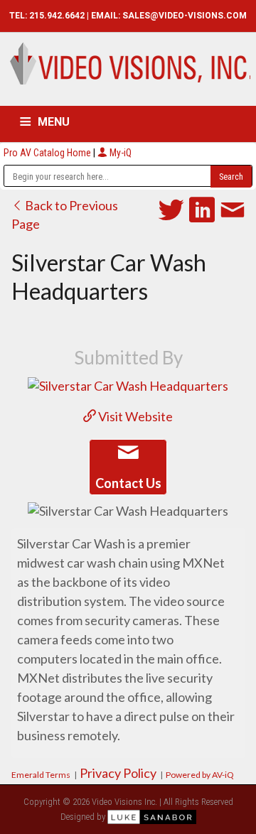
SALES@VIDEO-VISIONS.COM (184, 16)
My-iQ (119, 152)
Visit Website (134, 416)
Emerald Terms (40, 774)
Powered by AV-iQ (200, 774)
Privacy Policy (118, 773)
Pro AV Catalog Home (48, 152)
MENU (54, 122)
